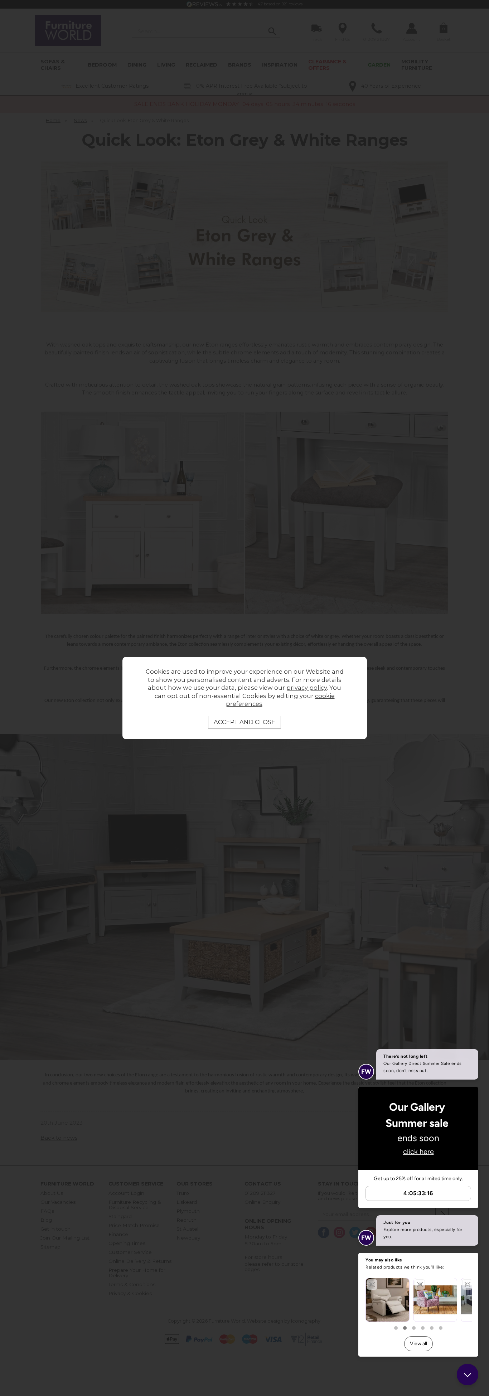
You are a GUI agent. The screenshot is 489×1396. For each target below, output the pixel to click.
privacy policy (306, 687)
